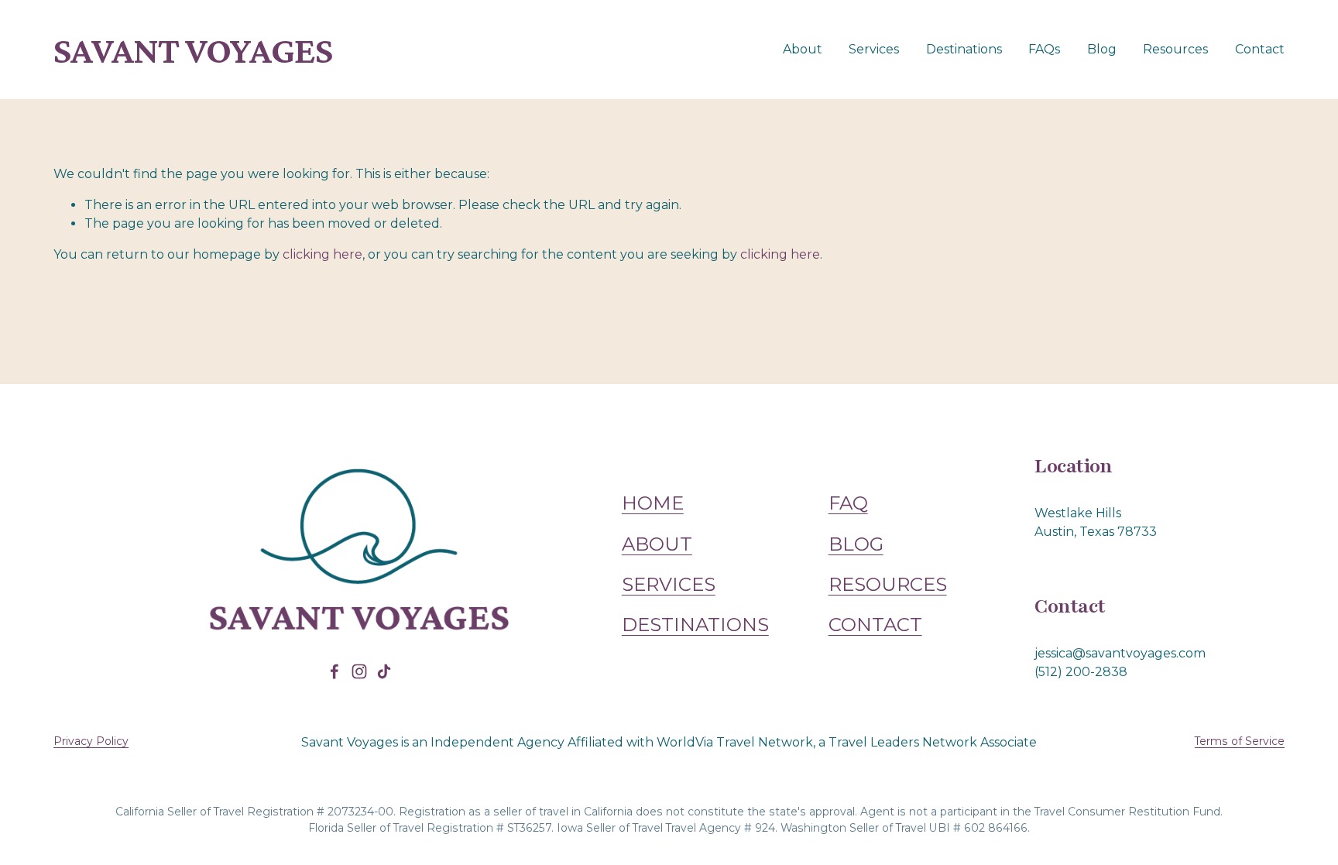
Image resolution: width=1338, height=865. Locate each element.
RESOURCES (888, 584)
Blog (1102, 49)
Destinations (964, 49)
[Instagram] (359, 671)
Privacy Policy (91, 741)
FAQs (1044, 49)
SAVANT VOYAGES (192, 50)
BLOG (856, 543)
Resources (1175, 49)
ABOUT (657, 543)
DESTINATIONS (695, 624)
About (802, 49)
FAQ (848, 502)
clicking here (322, 254)
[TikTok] (384, 671)
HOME (653, 502)
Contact (1260, 49)
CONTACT (875, 624)
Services (874, 49)
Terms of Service (1240, 741)
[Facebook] (334, 671)
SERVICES (668, 584)
